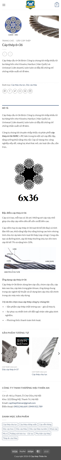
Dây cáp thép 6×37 (10, 369)
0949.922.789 (35, 406)
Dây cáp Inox (8, 429)
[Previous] (2, 359)
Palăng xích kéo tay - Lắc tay (21, 433)
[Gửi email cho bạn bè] (20, 91)
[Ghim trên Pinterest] (25, 91)
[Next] (58, 359)
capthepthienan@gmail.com (22, 403)
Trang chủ (8, 41)
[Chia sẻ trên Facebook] (10, 91)
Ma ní (5, 433)
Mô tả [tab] (5, 108)
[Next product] (4, 54)
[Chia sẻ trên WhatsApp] (4, 91)
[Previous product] (10, 54)
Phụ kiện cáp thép (43, 433)
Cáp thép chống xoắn (28, 424)
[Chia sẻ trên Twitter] (15, 91)
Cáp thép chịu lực (18, 85)
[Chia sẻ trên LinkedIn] (30, 91)
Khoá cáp (53, 429)
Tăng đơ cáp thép (10, 438)
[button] (4, 4)
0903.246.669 (20, 406)
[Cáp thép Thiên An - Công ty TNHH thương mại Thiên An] (30, 5)
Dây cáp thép (23, 41)
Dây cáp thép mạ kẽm (38, 429)
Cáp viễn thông (45, 424)
